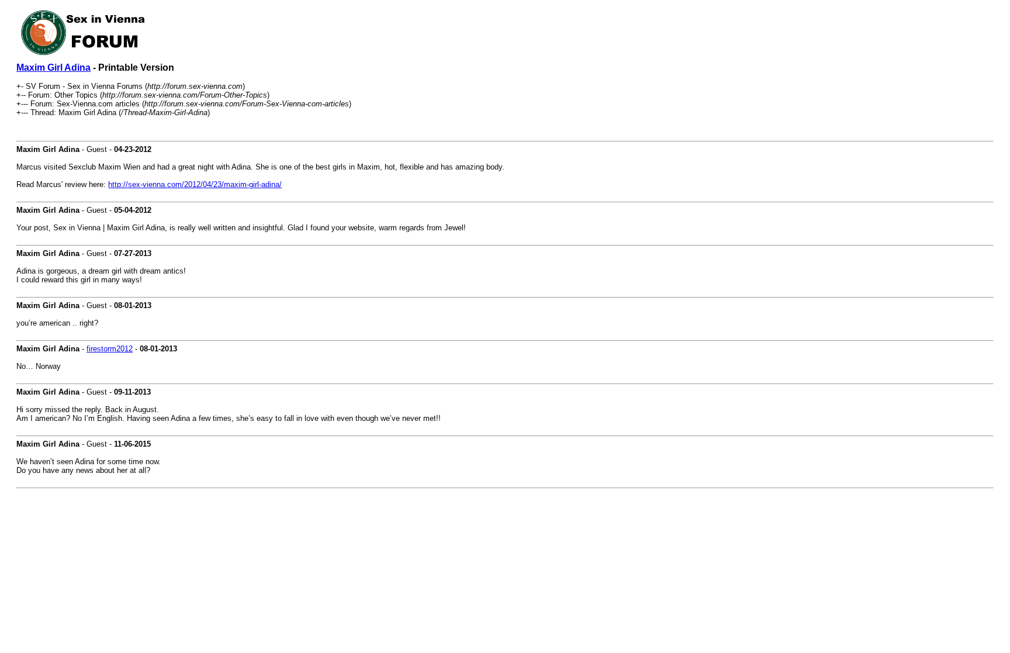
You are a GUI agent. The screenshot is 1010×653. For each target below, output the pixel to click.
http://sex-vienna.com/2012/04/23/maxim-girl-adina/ (195, 184)
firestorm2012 (110, 348)
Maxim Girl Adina (53, 67)
